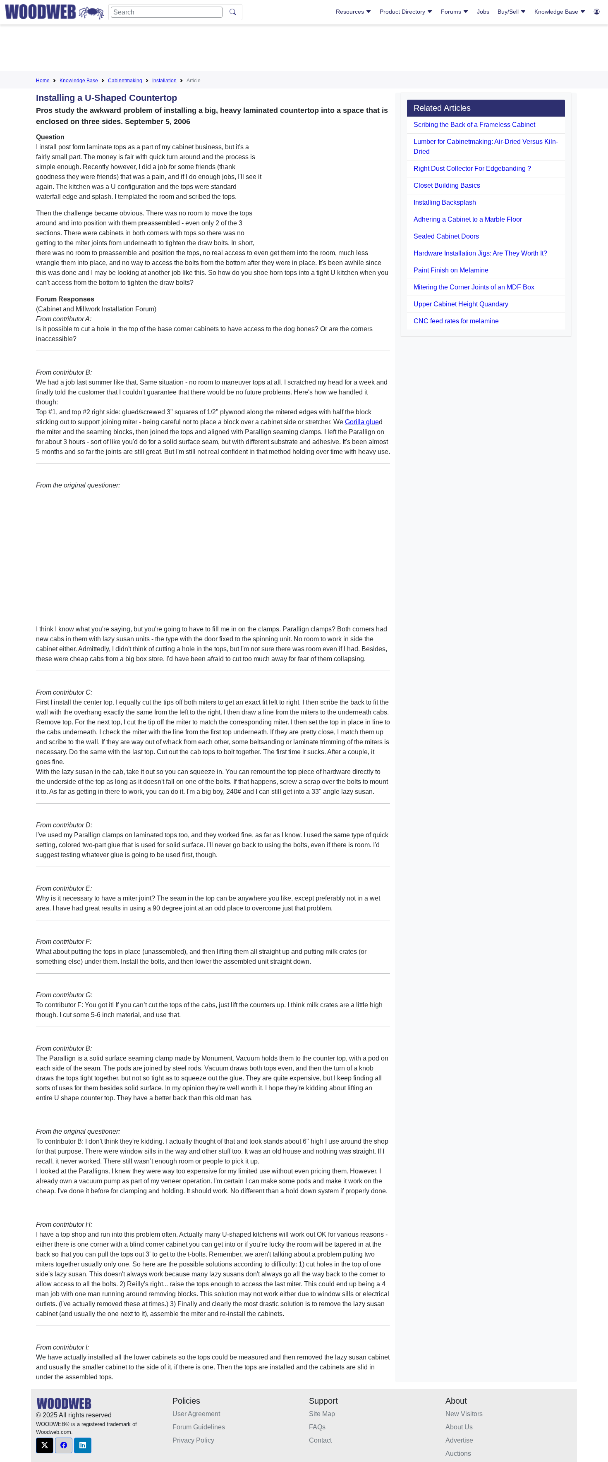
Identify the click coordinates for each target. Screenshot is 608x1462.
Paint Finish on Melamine (451, 270)
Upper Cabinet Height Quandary (461, 304)
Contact (320, 1440)
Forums (452, 11)
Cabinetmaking (125, 81)
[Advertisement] (304, 49)
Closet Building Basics (447, 185)
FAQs (317, 1427)
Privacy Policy (193, 1440)
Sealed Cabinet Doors (446, 236)
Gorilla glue (362, 421)
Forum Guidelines (198, 1427)
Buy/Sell (509, 11)
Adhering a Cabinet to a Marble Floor (468, 219)
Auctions (458, 1453)
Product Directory (403, 11)
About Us (459, 1427)
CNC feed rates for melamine (456, 321)
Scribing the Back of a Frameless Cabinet (474, 124)
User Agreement (196, 1413)
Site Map (322, 1413)
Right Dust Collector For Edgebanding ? (472, 168)
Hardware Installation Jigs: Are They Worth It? (480, 253)
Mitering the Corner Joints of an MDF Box (474, 287)
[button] (44, 1445)
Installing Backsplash (445, 202)
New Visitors (464, 1413)
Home (43, 81)
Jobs (483, 11)
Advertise (459, 1440)
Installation (164, 81)
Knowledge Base (557, 11)
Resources (351, 11)
